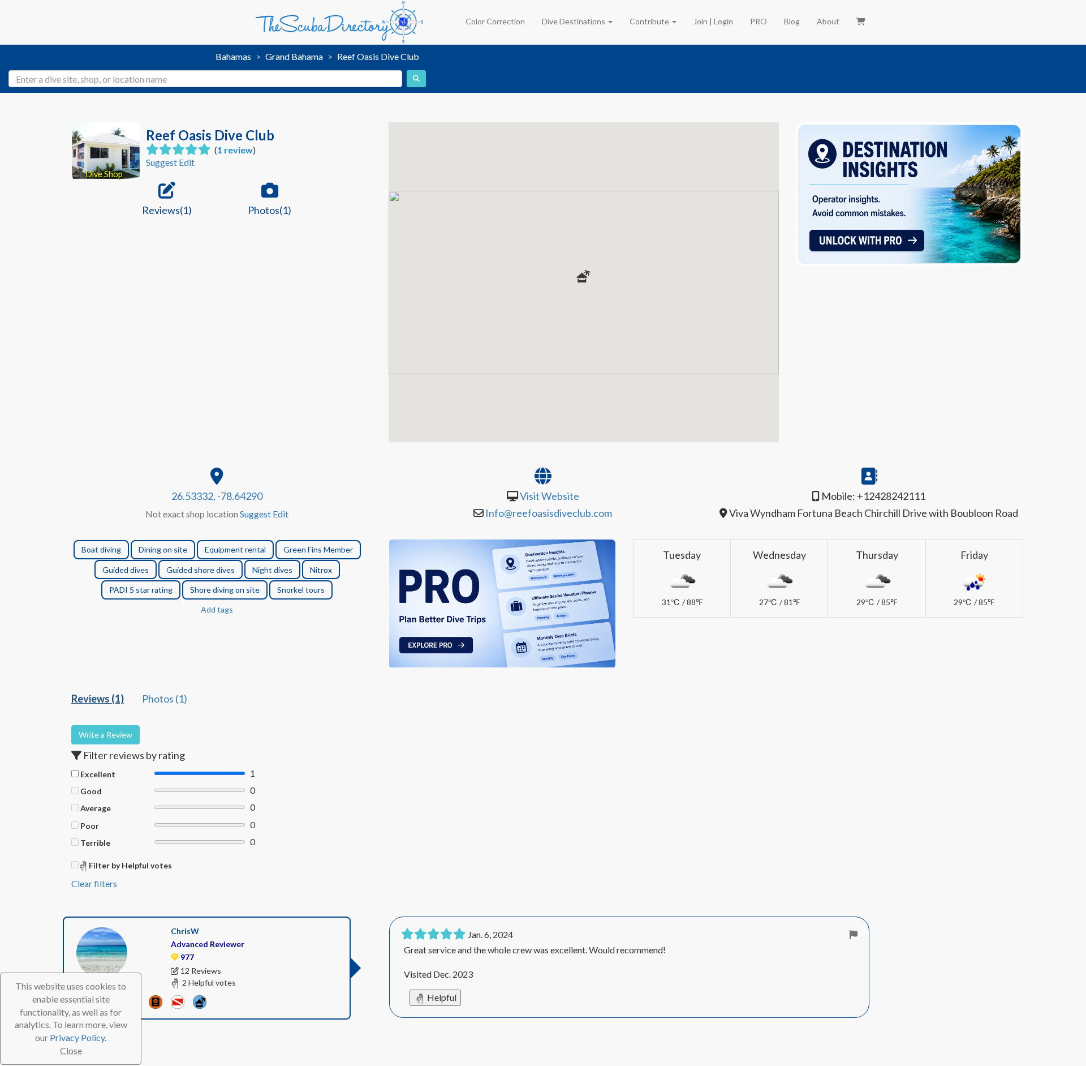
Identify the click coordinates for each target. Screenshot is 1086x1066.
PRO (758, 21)
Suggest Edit (170, 162)
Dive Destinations (574, 21)
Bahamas (233, 56)
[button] (583, 276)
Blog (792, 21)
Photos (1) (164, 698)
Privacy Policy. (78, 1037)
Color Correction (495, 21)
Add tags (217, 609)
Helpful (440, 997)
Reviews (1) (97, 698)
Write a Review (105, 734)
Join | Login (713, 21)
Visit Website (549, 496)
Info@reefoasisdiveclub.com (548, 513)
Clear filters (94, 883)
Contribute (650, 21)
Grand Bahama (294, 56)
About (828, 21)
